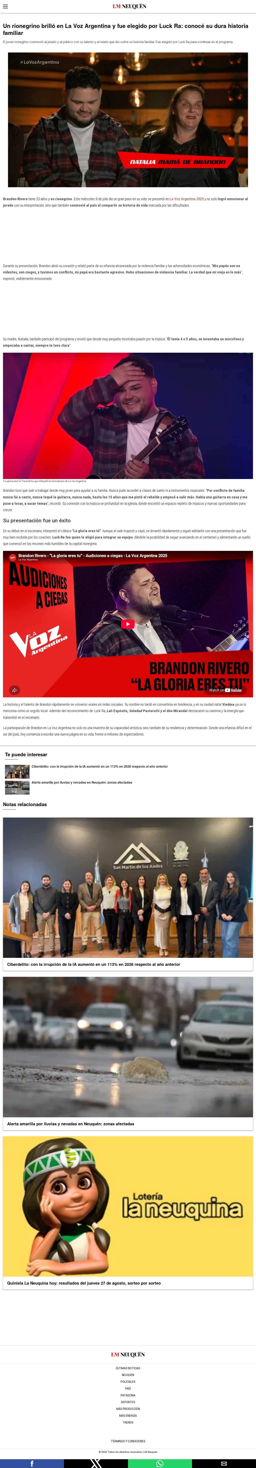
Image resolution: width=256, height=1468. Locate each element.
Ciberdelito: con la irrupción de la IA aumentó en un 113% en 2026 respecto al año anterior (100, 766)
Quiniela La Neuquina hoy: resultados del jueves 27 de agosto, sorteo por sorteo (84, 1283)
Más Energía (128, 1415)
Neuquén (128, 1375)
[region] (128, 238)
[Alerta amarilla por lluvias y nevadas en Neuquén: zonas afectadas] (17, 788)
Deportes (128, 1402)
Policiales (128, 1381)
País (128, 1388)
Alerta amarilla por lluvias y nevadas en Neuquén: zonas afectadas (82, 782)
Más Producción (128, 1409)
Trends (128, 1422)
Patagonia (128, 1395)
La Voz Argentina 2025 (187, 199)
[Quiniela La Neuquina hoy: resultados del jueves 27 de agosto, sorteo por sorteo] (128, 1206)
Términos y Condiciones (128, 1441)
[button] (32, 1463)
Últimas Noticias (128, 1368)
